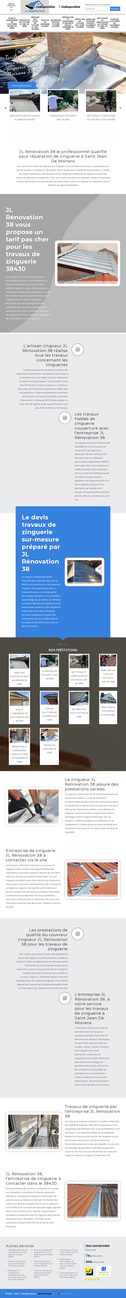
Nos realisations (21, 85)
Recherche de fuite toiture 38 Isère (56, 23)
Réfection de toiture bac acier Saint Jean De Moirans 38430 (17, 1263)
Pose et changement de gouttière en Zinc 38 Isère (12, 23)
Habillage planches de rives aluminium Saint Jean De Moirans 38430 (17, 1253)
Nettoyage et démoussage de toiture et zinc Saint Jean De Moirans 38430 (68, 1263)
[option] (25, 106)
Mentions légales (45, 1293)
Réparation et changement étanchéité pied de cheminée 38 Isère (68, 23)
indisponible (45, 7)
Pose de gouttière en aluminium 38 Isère (115, 23)
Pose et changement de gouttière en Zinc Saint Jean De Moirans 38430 (43, 1253)
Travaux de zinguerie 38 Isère (44, 23)
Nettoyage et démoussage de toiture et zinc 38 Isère (102, 23)
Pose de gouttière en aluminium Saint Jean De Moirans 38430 (69, 1275)
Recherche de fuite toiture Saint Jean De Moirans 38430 (43, 1263)
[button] (6, 108)
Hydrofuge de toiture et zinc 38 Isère (24, 23)
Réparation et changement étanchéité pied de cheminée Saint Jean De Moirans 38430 (17, 1275)
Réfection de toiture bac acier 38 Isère (80, 23)
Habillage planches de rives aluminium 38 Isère (90, 23)
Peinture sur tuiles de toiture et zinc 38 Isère (35, 23)
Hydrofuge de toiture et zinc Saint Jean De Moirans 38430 (69, 1252)
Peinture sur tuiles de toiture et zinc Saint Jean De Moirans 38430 (43, 1274)
